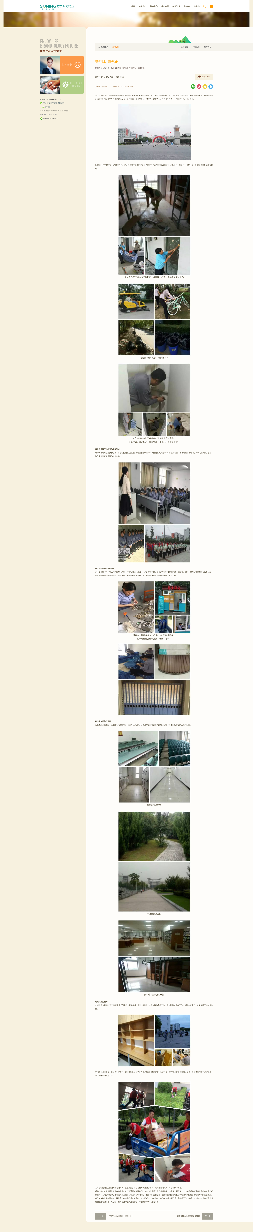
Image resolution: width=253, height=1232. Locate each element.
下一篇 (207, 1216)
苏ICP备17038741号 (48, 115)
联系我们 (197, 6)
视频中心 (207, 47)
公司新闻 (115, 47)
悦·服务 (187, 6)
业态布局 (165, 6)
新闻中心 (154, 6)
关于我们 (142, 6)
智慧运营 (176, 6)
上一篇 (100, 1216)
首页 (133, 6)
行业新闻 (196, 47)
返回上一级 (205, 77)
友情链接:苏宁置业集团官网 (54, 103)
